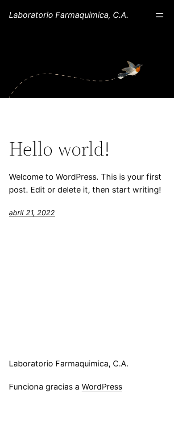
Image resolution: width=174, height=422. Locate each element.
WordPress (102, 386)
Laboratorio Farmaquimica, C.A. (68, 15)
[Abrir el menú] (159, 15)
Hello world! (59, 149)
